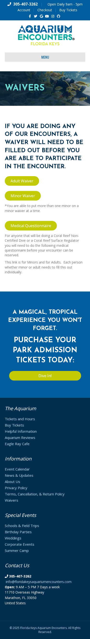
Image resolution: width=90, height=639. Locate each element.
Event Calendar (17, 469)
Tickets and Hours (20, 419)
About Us (12, 481)
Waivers (11, 500)
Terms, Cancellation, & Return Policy (35, 494)
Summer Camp (17, 550)
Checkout (44, 10)
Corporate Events (19, 544)
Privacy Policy (16, 488)
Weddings (13, 538)
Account (24, 10)
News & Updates (19, 475)
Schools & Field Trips (22, 525)
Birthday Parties (18, 532)
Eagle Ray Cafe (17, 444)
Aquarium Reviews (20, 437)
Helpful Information (21, 431)
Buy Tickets (68, 10)
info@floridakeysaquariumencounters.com (39, 581)
